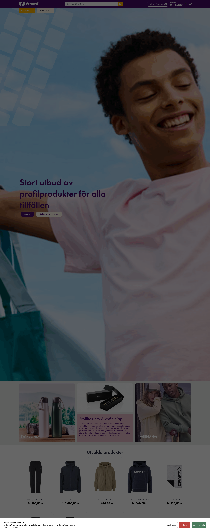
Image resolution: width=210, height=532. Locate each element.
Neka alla (184, 525)
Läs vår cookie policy (11, 527)
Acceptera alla (199, 525)
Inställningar (171, 525)
